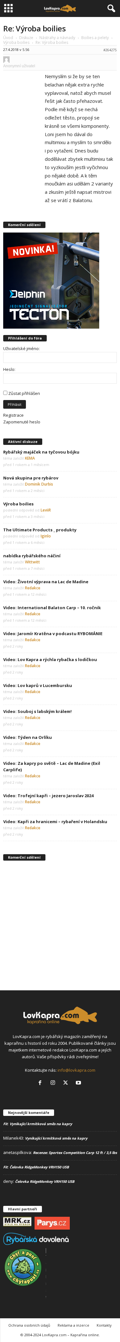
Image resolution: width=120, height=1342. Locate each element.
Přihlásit (14, 404)
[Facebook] (41, 1083)
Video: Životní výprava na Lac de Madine (45, 582)
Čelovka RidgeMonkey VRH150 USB (39, 1167)
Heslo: (9, 369)
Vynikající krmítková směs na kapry (41, 1123)
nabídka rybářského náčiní (31, 556)
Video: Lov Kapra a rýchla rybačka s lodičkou (50, 659)
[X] (66, 1083)
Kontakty (104, 1325)
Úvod (8, 37)
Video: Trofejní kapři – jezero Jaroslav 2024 (48, 795)
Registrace (13, 415)
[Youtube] (79, 1083)
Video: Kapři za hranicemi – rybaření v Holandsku (55, 821)
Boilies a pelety (95, 37)
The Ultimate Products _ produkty (39, 530)
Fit (5, 1123)
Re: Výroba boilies (34, 28)
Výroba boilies (16, 42)
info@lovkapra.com (76, 1070)
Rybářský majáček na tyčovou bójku (41, 452)
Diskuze (26, 37)
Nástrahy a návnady (57, 37)
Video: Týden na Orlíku (27, 737)
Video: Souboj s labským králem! (37, 711)
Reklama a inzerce (73, 1325)
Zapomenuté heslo (21, 422)
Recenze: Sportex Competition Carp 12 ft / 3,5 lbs (75, 1152)
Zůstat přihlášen (24, 393)
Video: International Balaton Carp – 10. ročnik (52, 607)
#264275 (110, 50)
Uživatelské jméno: (21, 348)
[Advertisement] (60, 925)
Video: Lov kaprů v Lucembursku (37, 685)
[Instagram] (54, 1083)
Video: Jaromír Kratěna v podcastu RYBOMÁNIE (52, 633)
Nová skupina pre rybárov (30, 478)
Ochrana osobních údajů (29, 1325)
